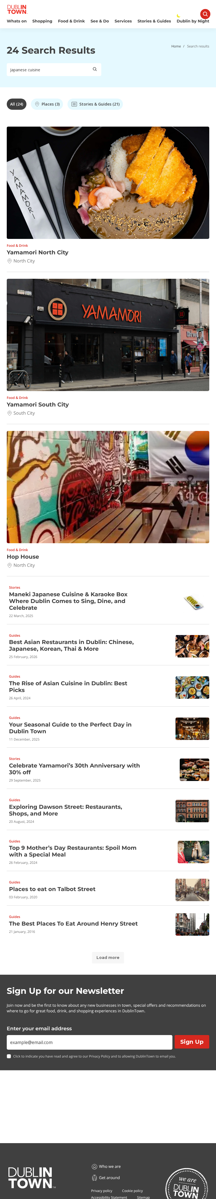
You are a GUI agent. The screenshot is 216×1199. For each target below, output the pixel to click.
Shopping (42, 21)
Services (123, 21)
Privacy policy (101, 1190)
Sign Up (192, 1041)
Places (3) (51, 104)
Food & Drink (71, 21)
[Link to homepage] (17, 9)
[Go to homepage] (32, 1177)
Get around (109, 1177)
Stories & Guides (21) (99, 104)
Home (176, 46)
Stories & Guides (154, 21)
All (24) (16, 104)
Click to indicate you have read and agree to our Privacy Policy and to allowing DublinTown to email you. (94, 1056)
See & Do (100, 21)
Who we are (110, 1166)
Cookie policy (132, 1190)
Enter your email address (39, 1029)
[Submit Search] (94, 69)
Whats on (17, 21)
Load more (108, 957)
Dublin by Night (193, 21)
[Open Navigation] (205, 14)
